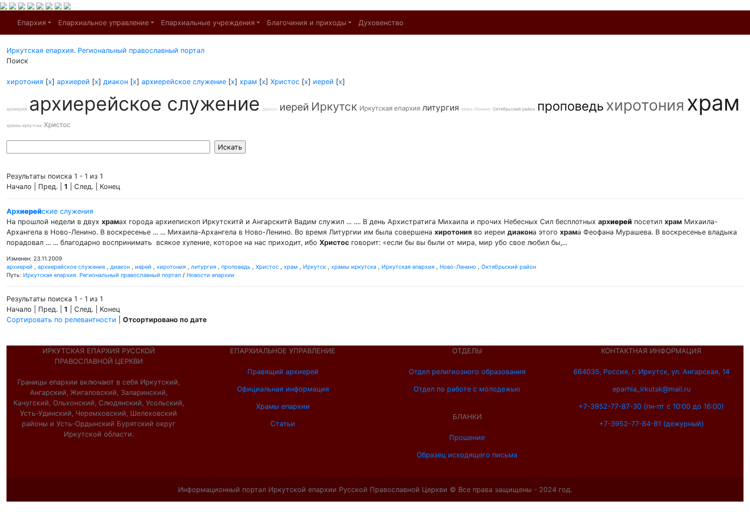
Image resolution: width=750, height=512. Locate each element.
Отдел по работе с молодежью (467, 389)
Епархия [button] (31, 22)
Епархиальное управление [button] (103, 22)
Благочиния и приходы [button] (306, 22)
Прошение (467, 437)
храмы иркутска (24, 125)
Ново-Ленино (475, 108)
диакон (115, 81)
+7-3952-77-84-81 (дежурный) (651, 423)
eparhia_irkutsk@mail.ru (651, 389)
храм (248, 81)
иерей (323, 81)
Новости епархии (210, 275)
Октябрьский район (514, 108)
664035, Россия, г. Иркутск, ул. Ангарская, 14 (651, 371)
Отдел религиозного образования (467, 371)
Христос (284, 81)
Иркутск (334, 106)
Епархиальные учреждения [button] (208, 22)
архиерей (73, 81)
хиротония (25, 81)
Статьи (282, 423)
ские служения (50, 211)
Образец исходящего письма (467, 454)
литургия (440, 108)
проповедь (570, 106)
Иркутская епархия (389, 108)
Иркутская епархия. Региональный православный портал (102, 275)
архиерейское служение (183, 81)
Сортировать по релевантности (61, 319)
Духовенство (381, 22)
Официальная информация (283, 389)
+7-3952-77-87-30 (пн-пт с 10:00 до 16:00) (651, 406)
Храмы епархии (283, 406)
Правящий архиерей (283, 371)
